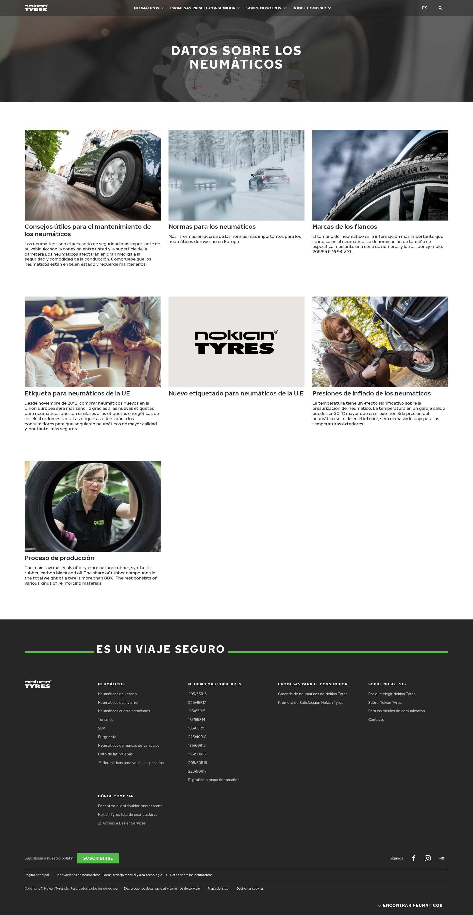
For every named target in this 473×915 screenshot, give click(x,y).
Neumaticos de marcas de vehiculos (128, 745)
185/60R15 (197, 745)
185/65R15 (196, 728)
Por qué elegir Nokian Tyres (391, 694)
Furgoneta (107, 737)
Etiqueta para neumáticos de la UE (77, 393)
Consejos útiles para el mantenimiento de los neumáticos (88, 230)
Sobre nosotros (263, 8)
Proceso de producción (59, 557)
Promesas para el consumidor (202, 8)
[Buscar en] (440, 8)
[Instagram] (428, 858)
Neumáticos (146, 8)
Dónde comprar (309, 8)
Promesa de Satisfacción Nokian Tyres (310, 702)
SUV (101, 728)
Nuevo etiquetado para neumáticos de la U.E (236, 393)
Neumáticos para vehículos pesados (133, 763)
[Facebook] (414, 858)
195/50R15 (197, 754)
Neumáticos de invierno (118, 702)
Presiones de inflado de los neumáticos (371, 393)
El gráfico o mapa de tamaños (213, 780)
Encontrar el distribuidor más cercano (130, 806)
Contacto (376, 719)
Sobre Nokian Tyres (385, 702)
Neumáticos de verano (117, 694)
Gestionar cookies (250, 888)
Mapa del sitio (218, 888)
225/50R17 (197, 771)
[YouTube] (441, 858)
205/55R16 (197, 694)
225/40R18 (197, 737)
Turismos (105, 719)
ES (424, 7)
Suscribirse (98, 858)
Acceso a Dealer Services (124, 823)
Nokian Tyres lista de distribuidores (127, 814)
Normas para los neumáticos (212, 226)
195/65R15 (196, 711)
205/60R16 (197, 763)
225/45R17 (197, 702)
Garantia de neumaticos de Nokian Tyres (312, 694)
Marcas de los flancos (344, 226)
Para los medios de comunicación (396, 711)
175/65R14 (196, 719)
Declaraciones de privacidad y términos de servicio (162, 888)
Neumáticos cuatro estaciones (124, 711)
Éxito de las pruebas (115, 754)
